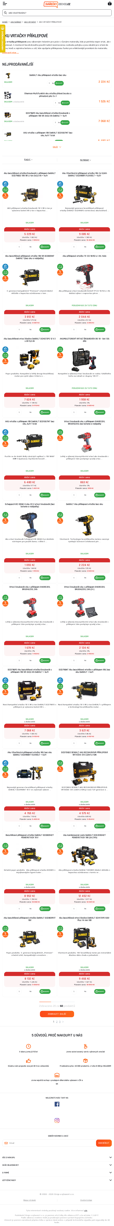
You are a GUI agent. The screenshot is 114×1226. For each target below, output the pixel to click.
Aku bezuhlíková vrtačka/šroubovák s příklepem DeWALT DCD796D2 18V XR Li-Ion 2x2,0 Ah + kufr (30, 174)
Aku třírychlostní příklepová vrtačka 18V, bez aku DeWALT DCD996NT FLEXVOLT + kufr (30, 753)
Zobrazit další (57, 1014)
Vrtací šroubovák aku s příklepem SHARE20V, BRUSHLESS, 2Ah (29, 588)
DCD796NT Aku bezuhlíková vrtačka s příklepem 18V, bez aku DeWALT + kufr (84, 671)
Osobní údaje (86, 1200)
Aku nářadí (16, 22)
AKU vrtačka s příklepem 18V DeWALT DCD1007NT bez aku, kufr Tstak (29, 422)
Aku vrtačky (30, 22)
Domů (5, 22)
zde (85, 1210)
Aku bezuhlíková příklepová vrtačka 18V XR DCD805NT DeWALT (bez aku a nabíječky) (29, 257)
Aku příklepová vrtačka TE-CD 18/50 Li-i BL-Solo (84, 256)
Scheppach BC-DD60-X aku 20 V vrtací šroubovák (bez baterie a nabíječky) (29, 505)
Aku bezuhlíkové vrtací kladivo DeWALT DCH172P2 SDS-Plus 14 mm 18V (84, 919)
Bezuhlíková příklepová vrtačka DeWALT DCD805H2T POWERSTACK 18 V (30, 836)
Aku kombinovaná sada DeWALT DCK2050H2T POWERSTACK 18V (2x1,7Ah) (84, 836)
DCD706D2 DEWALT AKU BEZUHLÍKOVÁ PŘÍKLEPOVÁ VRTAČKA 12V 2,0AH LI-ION (84, 753)
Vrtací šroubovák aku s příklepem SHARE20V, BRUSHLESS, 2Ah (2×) (84, 588)
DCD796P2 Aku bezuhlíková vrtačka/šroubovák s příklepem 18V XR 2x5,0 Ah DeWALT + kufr (30, 671)
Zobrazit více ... (10, 52)
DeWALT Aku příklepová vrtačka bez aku (84, 504)
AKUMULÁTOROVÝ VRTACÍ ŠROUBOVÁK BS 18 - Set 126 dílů (84, 340)
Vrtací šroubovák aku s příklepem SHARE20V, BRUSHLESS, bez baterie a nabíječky (84, 422)
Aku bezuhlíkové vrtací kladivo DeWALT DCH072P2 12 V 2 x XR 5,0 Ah (30, 340)
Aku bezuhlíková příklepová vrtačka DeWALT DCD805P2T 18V (30, 919)
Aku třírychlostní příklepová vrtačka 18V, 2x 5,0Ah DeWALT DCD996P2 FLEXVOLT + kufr (84, 174)
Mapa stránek (29, 1200)
